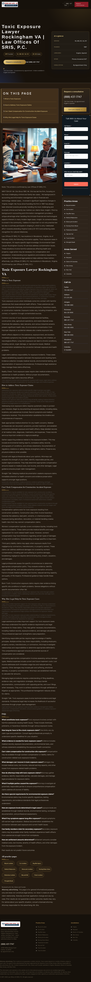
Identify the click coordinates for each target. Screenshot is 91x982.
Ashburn (66, 294)
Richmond (67, 309)
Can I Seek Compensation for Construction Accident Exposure (26, 111)
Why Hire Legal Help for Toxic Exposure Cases (20, 117)
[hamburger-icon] (61, 4)
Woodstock (67, 339)
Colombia (67, 347)
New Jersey (68, 324)
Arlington (67, 302)
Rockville (67, 317)
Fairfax (66, 287)
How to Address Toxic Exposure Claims (18, 105)
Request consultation (80, 4)
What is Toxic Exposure (13, 99)
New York (67, 332)
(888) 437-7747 (68, 4)
